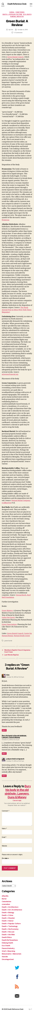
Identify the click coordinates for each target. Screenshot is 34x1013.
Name (4, 828)
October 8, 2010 (22, 29)
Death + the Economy (10, 929)
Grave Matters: (7, 611)
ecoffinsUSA (6, 503)
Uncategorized (8, 959)
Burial (12, 12)
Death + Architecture (10, 907)
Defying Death (7, 943)
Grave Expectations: (9, 624)
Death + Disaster (8, 918)
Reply (4, 730)
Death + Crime (7, 915)
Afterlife (5, 896)
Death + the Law (8, 932)
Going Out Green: (8, 617)
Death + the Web (8, 935)
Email (4, 837)
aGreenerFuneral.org (10, 374)
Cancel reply (17, 800)
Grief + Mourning (8, 951)
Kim (12, 29)
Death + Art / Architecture (12, 910)
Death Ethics (7, 937)
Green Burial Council (15, 57)
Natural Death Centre (22, 636)
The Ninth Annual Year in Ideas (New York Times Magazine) (16, 309)
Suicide (5, 957)
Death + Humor (8, 921)
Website (4, 846)
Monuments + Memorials (11, 954)
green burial (8, 641)
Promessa (5, 220)
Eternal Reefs (21, 595)
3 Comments (18, 32)
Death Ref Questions (10, 940)
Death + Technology (10, 926)
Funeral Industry (17, 16)
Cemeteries (19, 12)
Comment (5, 811)
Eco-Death (27, 14)
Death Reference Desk (17, 4)
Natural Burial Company (20, 500)
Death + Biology (8, 912)
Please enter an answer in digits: (12, 854)
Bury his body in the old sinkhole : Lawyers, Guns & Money (18, 791)
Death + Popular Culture (12, 14)
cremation (6, 904)
